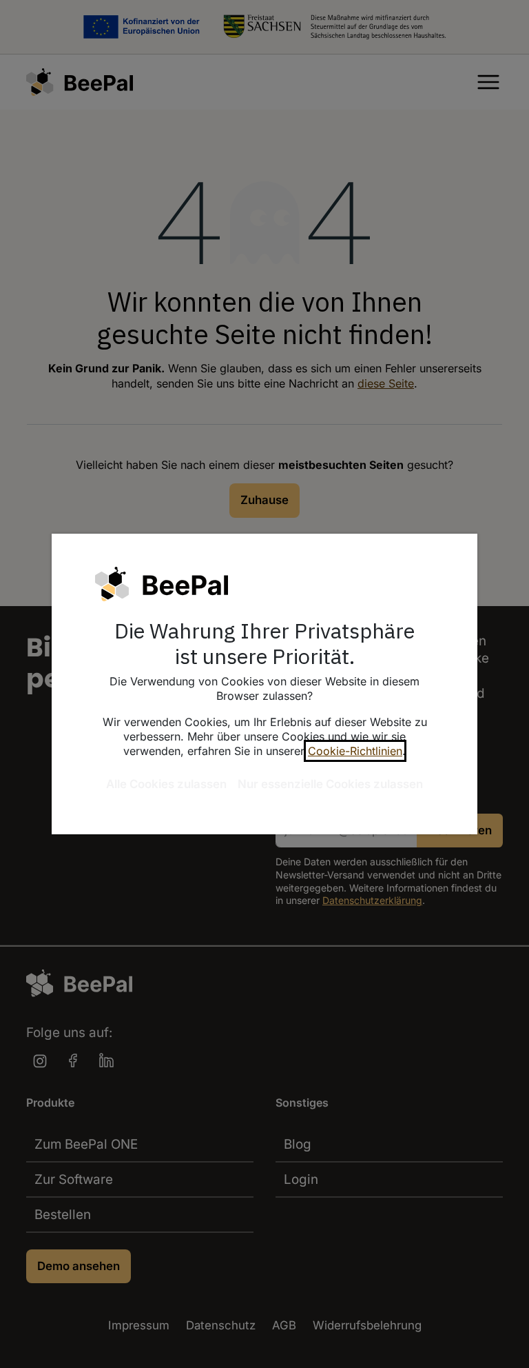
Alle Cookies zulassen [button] (166, 784)
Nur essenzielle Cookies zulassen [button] (330, 784)
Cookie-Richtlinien (355, 751)
